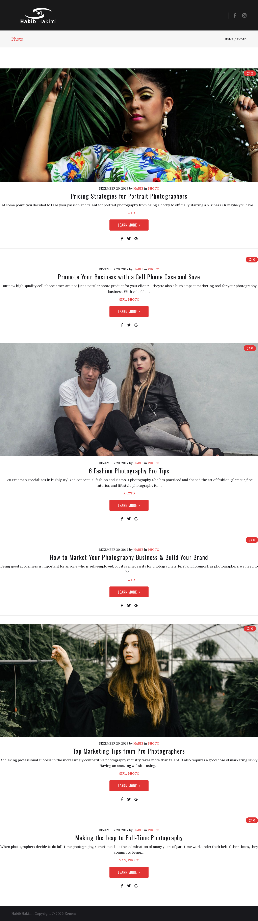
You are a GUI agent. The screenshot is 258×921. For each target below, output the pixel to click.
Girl (122, 299)
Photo (153, 188)
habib (138, 188)
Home (229, 39)
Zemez (70, 913)
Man (122, 860)
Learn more (127, 225)
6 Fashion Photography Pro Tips (129, 470)
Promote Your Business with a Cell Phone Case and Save (129, 276)
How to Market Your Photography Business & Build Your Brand (129, 557)
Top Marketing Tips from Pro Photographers (129, 750)
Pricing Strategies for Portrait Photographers (129, 195)
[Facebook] (234, 15)
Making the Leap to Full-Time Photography (129, 837)
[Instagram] (244, 15)
